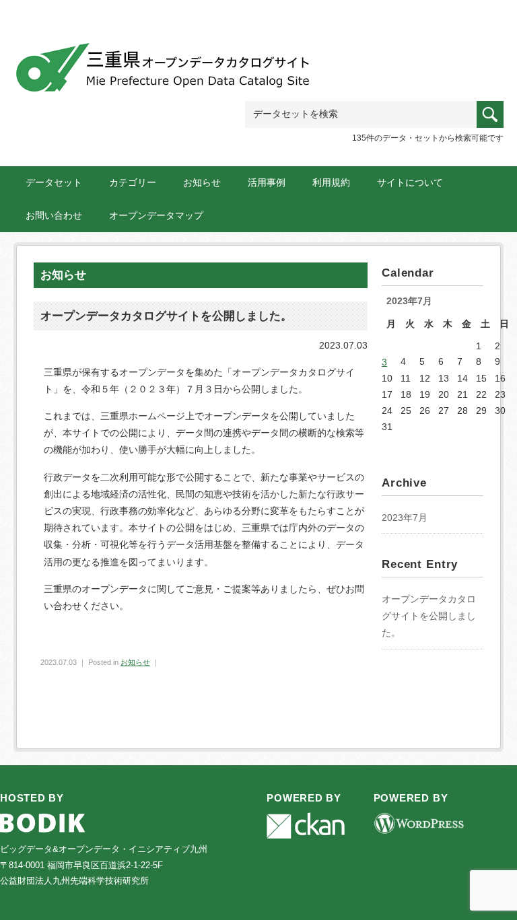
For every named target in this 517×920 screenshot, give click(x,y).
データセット (54, 182)
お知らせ (202, 182)
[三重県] (164, 61)
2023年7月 (404, 517)
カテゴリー (132, 182)
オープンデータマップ (156, 215)
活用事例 (266, 182)
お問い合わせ (54, 215)
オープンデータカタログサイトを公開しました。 (429, 616)
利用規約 (331, 182)
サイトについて (410, 182)
